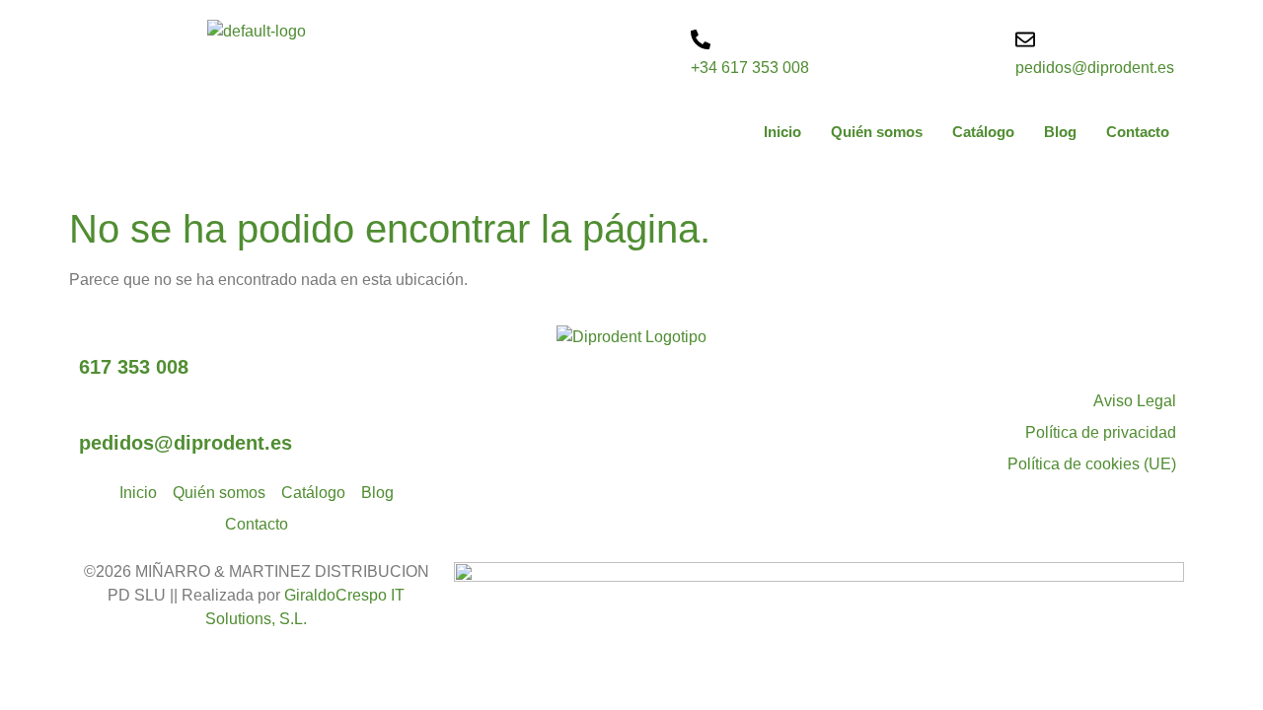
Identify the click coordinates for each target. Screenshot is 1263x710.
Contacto (1137, 131)
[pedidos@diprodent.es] (1025, 39)
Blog (1060, 131)
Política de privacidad (1100, 432)
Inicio (782, 131)
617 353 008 (133, 367)
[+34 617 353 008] (700, 39)
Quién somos (877, 131)
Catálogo (983, 131)
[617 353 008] (89, 335)
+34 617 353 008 (750, 67)
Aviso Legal (1134, 400)
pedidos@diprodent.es (1094, 67)
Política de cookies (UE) (1091, 464)
